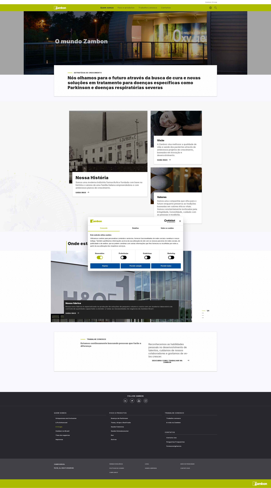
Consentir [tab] (103, 228)
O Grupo (59, 427)
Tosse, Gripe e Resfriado (121, 422)
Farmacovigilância (116, 464)
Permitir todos (166, 266)
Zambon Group (211, 2)
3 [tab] (203, 315)
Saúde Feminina (117, 427)
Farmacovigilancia (173, 446)
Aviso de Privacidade (187, 464)
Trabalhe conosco (173, 418)
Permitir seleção (136, 266)
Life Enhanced (61, 422)
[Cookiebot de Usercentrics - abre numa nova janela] (166, 221)
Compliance (113, 472)
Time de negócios (63, 435)
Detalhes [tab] (135, 228)
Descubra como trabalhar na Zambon (167, 361)
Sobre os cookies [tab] (167, 228)
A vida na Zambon (173, 422)
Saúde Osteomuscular (120, 431)
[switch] (124, 257)
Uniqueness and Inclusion (66, 418)
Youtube (139, 401)
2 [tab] (203, 313)
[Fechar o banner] (180, 221)
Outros (114, 439)
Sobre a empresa (151, 468)
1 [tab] (203, 311)
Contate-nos (171, 438)
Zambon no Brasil (62, 431)
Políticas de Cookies (116, 468)
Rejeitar (105, 266)
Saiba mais (81, 193)
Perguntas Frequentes (175, 442)
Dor (112, 435)
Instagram (146, 401)
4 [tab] (203, 318)
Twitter (132, 401)
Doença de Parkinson (119, 418)
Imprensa (59, 439)
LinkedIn (125, 401)
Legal (147, 464)
